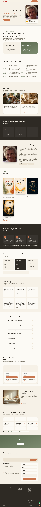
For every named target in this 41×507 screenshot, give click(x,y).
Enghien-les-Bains (30, 492)
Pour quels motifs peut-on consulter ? (20, 335)
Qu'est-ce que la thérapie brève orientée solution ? (20, 320)
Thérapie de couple (20, 489)
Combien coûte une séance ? (20, 338)
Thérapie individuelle (20, 488)
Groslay (29, 487)
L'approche (19, 487)
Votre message (24, 473)
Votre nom (23, 464)
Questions (19, 492)
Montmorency (29, 490)
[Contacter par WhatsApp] (39, 503)
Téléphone (23, 470)
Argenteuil (8, 431)
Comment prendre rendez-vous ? (20, 343)
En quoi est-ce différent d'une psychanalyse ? (20, 325)
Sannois (27, 431)
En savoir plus (6, 112)
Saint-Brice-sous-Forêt (30, 488)
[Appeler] (39, 505)
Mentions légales (26, 505)
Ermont (14, 431)
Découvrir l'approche (14, 19)
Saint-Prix (12, 431)
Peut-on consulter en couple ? (20, 328)
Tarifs (18, 491)
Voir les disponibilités (33, 459)
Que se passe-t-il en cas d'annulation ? (20, 346)
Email (23, 467)
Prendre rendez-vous (6, 19)
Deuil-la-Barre (29, 491)
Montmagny (29, 489)
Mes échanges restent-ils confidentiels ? (20, 348)
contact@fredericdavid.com (35, 505)
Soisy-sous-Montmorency (20, 431)
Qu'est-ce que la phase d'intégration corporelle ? (20, 333)
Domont (24, 431)
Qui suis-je (19, 490)
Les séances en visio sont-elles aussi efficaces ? (20, 330)
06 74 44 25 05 (30, 505)
